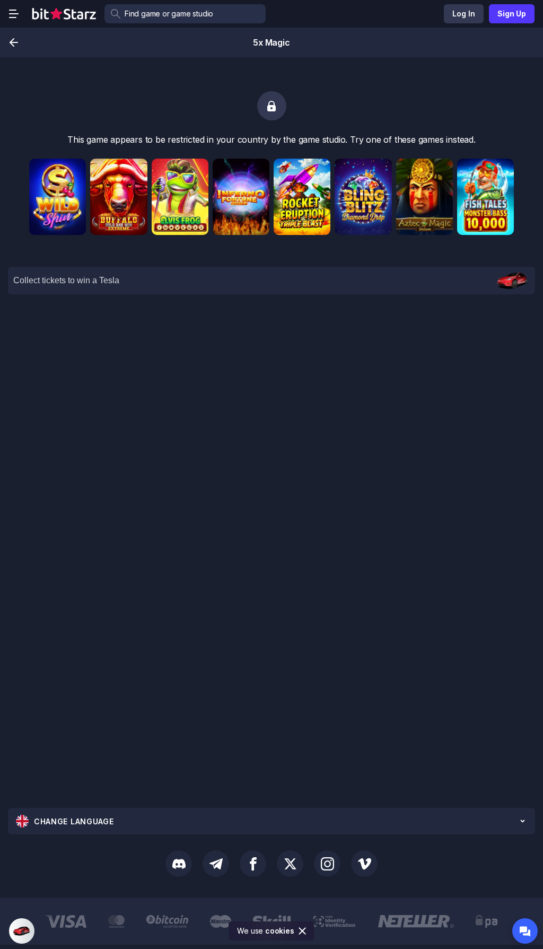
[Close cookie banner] (302, 931)
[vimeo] (364, 863)
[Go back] (13, 42)
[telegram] (216, 863)
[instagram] (327, 863)
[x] (290, 863)
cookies (279, 930)
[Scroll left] (9, 921)
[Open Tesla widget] (21, 931)
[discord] (178, 863)
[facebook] (253, 863)
